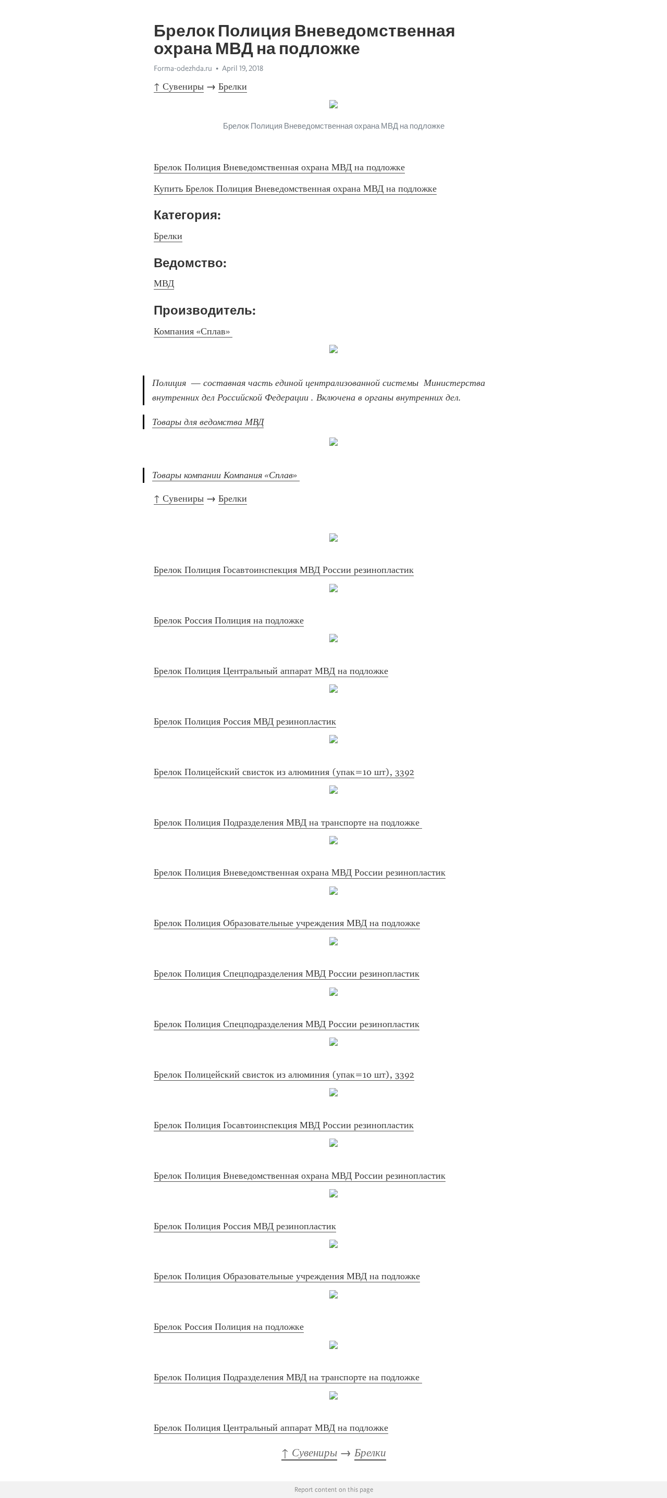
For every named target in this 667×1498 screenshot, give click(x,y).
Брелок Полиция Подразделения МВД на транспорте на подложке (288, 822)
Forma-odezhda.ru (183, 68)
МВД (164, 283)
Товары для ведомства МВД (208, 422)
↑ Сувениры (179, 86)
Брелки (232, 86)
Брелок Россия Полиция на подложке (229, 620)
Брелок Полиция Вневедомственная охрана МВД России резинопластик (300, 872)
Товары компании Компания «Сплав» (226, 475)
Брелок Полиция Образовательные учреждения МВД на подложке (287, 923)
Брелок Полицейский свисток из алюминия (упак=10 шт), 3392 (284, 772)
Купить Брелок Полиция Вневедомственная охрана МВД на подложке (295, 188)
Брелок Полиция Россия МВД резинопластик (245, 721)
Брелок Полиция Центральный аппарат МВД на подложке (271, 671)
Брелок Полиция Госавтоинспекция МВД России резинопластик (284, 570)
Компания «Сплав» (193, 331)
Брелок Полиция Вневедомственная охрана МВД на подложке (279, 167)
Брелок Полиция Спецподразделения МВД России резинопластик (286, 973)
